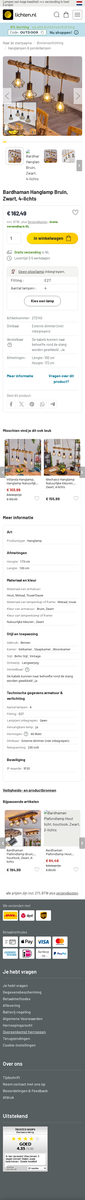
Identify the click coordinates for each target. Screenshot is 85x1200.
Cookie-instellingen (19, 1045)
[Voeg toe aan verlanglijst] (75, 212)
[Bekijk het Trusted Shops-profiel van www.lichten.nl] (42, 1149)
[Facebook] (11, 404)
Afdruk (8, 1097)
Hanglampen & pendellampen (29, 48)
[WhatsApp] (42, 404)
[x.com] (21, 404)
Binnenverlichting (50, 43)
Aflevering (11, 1005)
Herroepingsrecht (18, 1025)
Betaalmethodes (16, 998)
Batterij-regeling (17, 1012)
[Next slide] (79, 165)
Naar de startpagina (17, 43)
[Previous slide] (5, 165)
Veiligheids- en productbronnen (29, 790)
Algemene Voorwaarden (22, 1018)
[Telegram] (52, 404)
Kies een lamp (42, 300)
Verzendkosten (37, 222)
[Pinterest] (32, 404)
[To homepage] (19, 14)
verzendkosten (67, 893)
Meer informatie (20, 375)
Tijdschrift (11, 1077)
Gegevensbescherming (22, 992)
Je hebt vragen (15, 985)
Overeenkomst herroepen (24, 1031)
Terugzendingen (16, 1038)
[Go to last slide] (3, 472)
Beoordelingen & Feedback (25, 1090)
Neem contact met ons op (24, 1084)
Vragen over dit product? (61, 378)
